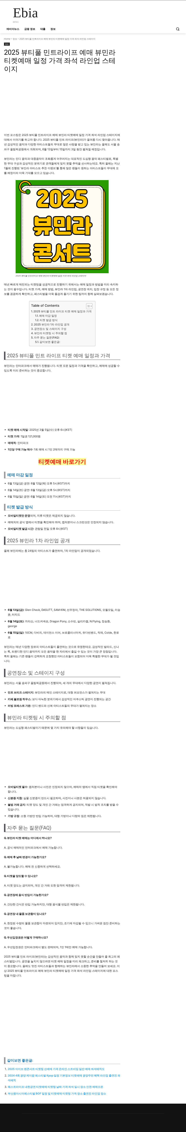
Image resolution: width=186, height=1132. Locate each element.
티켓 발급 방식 (49, 320)
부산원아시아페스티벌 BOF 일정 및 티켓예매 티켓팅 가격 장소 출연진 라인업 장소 (57, 1093)
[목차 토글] (87, 306)
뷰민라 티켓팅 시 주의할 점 (50, 333)
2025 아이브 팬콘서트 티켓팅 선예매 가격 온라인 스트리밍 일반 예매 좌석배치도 (56, 1069)
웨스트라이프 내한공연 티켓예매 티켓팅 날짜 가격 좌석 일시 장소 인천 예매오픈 (55, 1087)
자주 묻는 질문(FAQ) (46, 337)
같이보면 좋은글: (50, 342)
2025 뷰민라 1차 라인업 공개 (51, 324)
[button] (177, 29)
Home (7, 38)
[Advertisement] (62, 102)
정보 (15, 38)
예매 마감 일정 (48, 315)
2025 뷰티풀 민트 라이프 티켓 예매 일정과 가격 (62, 311)
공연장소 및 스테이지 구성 (50, 329)
